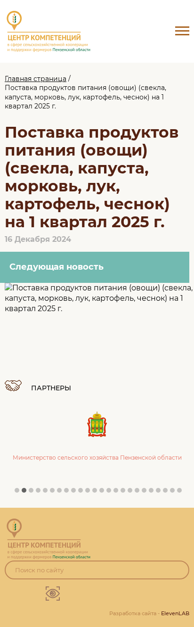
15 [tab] (118, 492)
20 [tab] (153, 492)
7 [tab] (61, 492)
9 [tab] (76, 492)
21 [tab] (160, 492)
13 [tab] (104, 492)
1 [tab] (19, 492)
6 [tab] (54, 492)
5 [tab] (47, 492)
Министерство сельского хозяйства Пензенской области (97, 457)
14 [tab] (111, 492)
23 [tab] (174, 492)
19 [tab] (146, 492)
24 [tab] (181, 492)
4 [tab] (40, 492)
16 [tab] (125, 492)
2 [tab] (26, 492)
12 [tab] (97, 492)
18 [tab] (139, 492)
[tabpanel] (97, 427)
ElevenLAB (175, 613)
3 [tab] (33, 492)
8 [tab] (68, 492)
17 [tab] (132, 492)
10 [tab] (83, 492)
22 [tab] (167, 492)
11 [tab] (90, 492)
